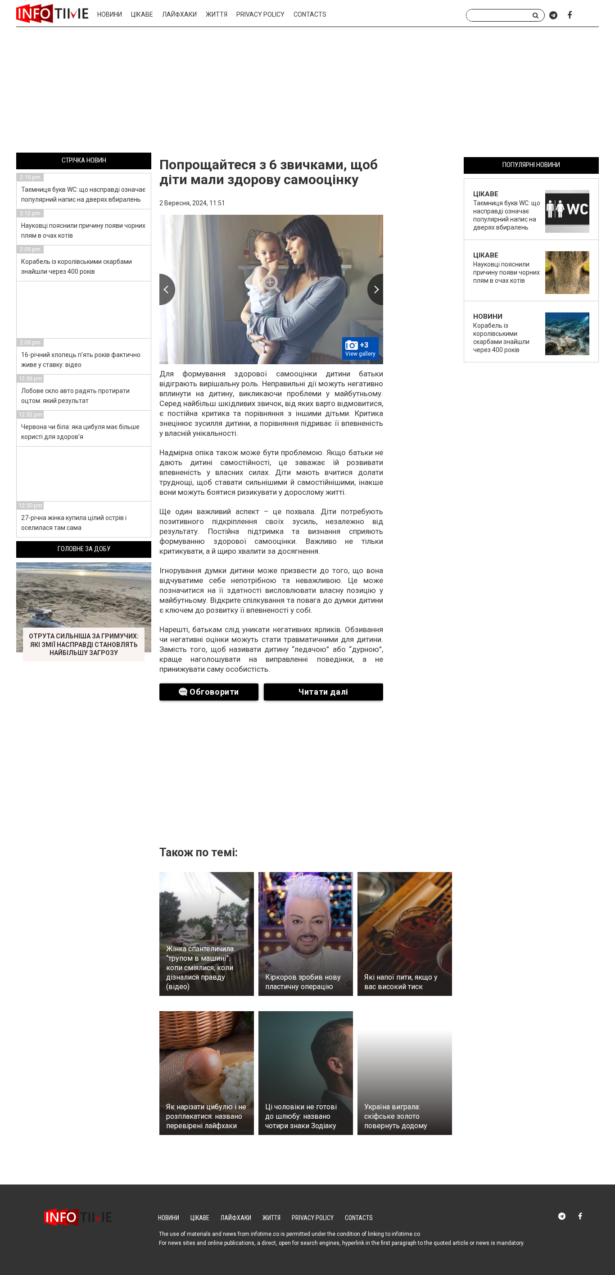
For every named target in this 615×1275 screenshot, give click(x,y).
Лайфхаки (179, 14)
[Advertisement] (307, 91)
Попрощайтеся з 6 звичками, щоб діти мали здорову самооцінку (268, 172)
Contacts (310, 14)
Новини (109, 14)
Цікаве (142, 14)
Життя (216, 14)
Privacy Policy (260, 14)
